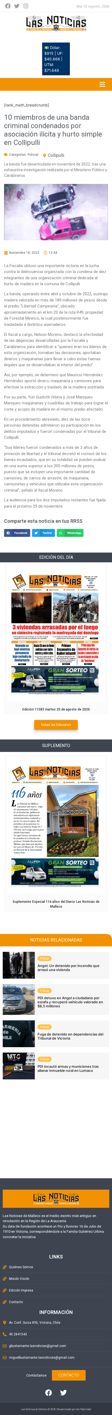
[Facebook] (8, 6)
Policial (32, 155)
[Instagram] (26, 6)
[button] (17, 533)
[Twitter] (17, 6)
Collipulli (56, 155)
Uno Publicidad (83, 1409)
